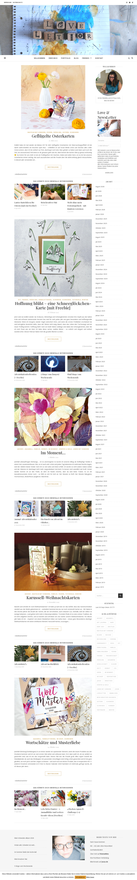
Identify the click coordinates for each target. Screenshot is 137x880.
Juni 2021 (99, 454)
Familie (37, 449)
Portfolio (65, 58)
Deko (112, 643)
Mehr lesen (90, 877)
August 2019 (100, 555)
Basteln (111, 626)
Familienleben (102, 651)
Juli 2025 (98, 242)
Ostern (66, 132)
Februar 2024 (100, 311)
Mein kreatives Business (106, 697)
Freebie (25, 300)
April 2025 (99, 251)
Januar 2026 (100, 214)
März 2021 (99, 467)
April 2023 (99, 352)
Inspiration (111, 676)
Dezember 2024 (101, 269)
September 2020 (101, 495)
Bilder (99, 635)
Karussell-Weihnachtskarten (53, 597)
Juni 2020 (99, 509)
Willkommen (39, 58)
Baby (112, 622)
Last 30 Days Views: (103, 607)
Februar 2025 (100, 260)
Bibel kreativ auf (99, 862)
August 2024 (100, 283)
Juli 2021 (98, 449)
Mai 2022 (99, 403)
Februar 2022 (100, 417)
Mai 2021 (99, 458)
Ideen (99, 672)
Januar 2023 (100, 366)
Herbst (44, 449)
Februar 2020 (100, 527)
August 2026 (100, 187)
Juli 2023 (98, 338)
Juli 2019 (98, 559)
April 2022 (99, 407)
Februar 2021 (100, 472)
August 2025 (100, 237)
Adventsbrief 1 (73, 519)
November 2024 (101, 274)
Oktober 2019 (100, 546)
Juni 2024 (99, 292)
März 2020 (99, 523)
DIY (19, 300)
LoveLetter (101, 693)
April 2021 (99, 463)
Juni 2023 (99, 343)
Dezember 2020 (101, 481)
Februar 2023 (100, 361)
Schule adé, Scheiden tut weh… (24, 845)
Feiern (49, 132)
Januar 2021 (100, 477)
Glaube (114, 664)
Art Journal (102, 622)
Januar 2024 (100, 315)
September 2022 (101, 384)
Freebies (85, 58)
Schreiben (74, 132)
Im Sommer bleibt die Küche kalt (25, 852)
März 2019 (99, 578)
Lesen (117, 689)
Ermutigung (101, 647)
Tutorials (76, 300)
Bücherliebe (101, 639)
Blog (76, 58)
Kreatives (109, 680)
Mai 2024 (99, 297)
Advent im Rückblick (50, 664)
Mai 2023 (99, 348)
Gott (99, 668)
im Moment (109, 672)
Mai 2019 (99, 569)
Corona (113, 639)
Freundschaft (111, 655)
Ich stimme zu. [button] (80, 877)
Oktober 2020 (100, 490)
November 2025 (101, 223)
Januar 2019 (100, 587)
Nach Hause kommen (97, 842)
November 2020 (101, 486)
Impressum (7, 2)
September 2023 (101, 329)
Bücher (108, 635)
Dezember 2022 (101, 371)
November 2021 (101, 430)
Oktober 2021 (100, 435)
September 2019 (101, 550)
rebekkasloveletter (21, 174)
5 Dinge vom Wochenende (23, 866)
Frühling (57, 132)
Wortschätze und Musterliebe (53, 742)
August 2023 (100, 334)
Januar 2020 (100, 532)
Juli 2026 (98, 191)
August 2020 (100, 500)
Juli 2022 (98, 394)
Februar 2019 (100, 582)
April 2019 (99, 573)
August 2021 (100, 444)
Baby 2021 (100, 626)
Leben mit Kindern (81, 449)
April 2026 (99, 205)
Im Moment (53, 449)
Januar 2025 (100, 265)
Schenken (57, 300)
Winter (85, 300)
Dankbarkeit (102, 643)
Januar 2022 (100, 421)
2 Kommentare (87, 346)
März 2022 (99, 412)
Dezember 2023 (101, 320)
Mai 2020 (99, 513)
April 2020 (99, 518)
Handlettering (45, 300)
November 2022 (101, 375)
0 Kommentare (87, 174)
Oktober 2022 (100, 380)
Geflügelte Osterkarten (53, 135)
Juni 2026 (99, 196)
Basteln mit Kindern (37, 132)
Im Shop (60, 739)
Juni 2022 (99, 398)
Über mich (53, 58)
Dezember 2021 (101, 426)
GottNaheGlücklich (96, 850)
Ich (115, 668)
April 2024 (99, 302)
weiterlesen (53, 167)
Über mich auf (99, 854)
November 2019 (101, 541)
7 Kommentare (87, 491)
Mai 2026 (99, 200)
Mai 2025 (99, 246)
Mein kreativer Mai (49, 202)
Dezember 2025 (101, 219)
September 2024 (101, 279)
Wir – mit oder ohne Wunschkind (101, 846)
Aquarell (29, 449)
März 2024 (99, 306)
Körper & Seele (65, 449)
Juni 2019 (99, 564)
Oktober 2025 (100, 228)
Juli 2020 (98, 504)
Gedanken (111, 660)
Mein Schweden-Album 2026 (24, 838)
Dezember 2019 (101, 536)
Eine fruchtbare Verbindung (99, 858)
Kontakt (99, 58)
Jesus (99, 680)
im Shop (100, 676)
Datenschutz (18, 2)
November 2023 (101, 325)
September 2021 (101, 440)
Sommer (111, 705)
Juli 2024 (98, 288)
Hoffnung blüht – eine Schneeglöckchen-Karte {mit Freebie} (53, 305)
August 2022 (100, 389)
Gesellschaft (102, 664)
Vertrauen (101, 710)
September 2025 (101, 233)
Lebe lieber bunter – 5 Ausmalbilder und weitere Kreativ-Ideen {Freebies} (52, 812)
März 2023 (99, 357)
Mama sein (114, 693)
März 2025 (99, 256)
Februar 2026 (100, 210)
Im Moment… (53, 452)
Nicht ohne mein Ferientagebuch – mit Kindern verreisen (76, 205)
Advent (20, 449)
